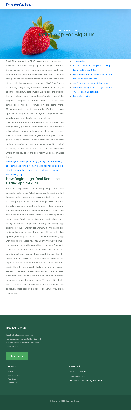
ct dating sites (79, 61)
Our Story (12, 379)
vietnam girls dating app (17, 161)
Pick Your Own (14, 375)
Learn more (17, 356)
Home (48, 30)
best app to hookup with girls (36, 170)
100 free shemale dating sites (87, 91)
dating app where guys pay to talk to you (92, 74)
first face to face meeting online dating (91, 65)
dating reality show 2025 (84, 70)
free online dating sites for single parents (92, 87)
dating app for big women (23, 166)
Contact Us (12, 383)
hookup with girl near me (85, 78)
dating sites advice (81, 96)
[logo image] (29, 4)
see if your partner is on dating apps (90, 83)
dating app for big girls (48, 166)
